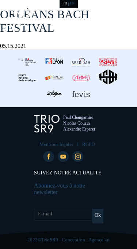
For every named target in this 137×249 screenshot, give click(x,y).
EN (72, 3)
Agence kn (99, 239)
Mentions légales (56, 144)
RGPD (88, 144)
